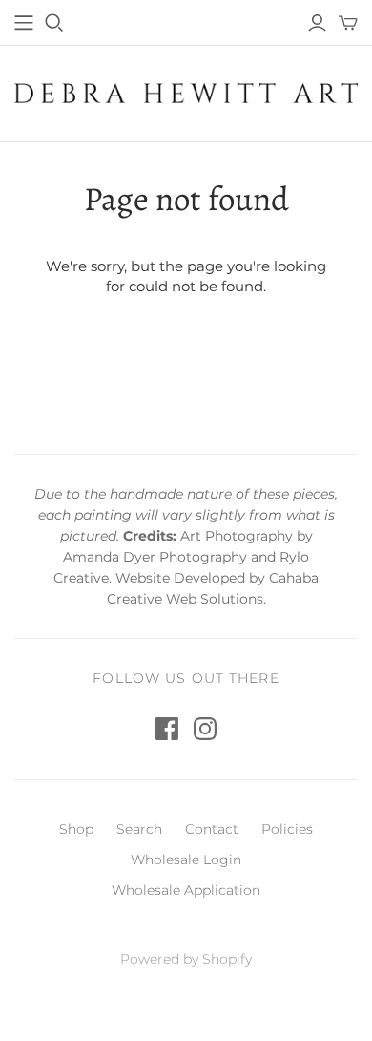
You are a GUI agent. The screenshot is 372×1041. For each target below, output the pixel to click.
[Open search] (54, 22)
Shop (76, 829)
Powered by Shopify (186, 958)
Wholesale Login (186, 859)
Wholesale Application (186, 890)
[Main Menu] (23, 22)
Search (139, 829)
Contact (211, 829)
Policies (287, 829)
